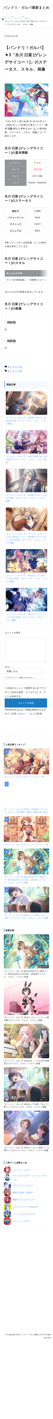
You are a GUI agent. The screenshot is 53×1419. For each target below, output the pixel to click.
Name (7, 667)
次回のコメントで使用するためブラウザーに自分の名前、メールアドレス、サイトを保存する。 (25, 692)
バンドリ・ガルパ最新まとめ (26, 7)
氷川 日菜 (17, 367)
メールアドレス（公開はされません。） (20, 677)
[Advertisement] (26, 1274)
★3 (9, 367)
